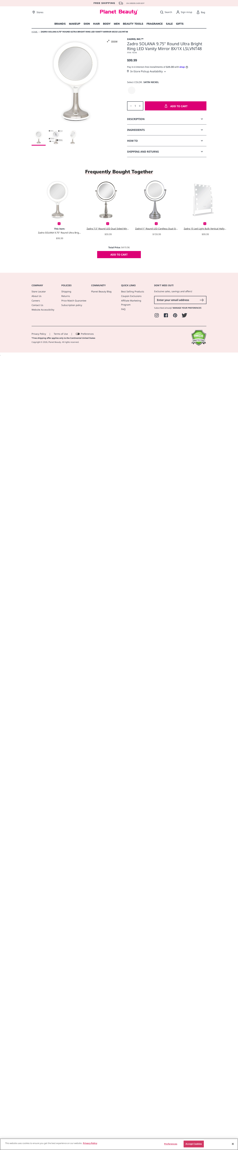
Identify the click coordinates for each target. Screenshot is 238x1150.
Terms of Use (61, 333)
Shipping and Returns (143, 151)
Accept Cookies (194, 1143)
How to (132, 141)
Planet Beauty (54, 342)
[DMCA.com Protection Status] (198, 344)
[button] (112, 41)
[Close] (232, 1143)
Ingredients (136, 130)
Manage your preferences (187, 307)
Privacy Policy (39, 333)
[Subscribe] (201, 300)
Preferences (87, 333)
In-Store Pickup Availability (146, 71)
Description (136, 119)
